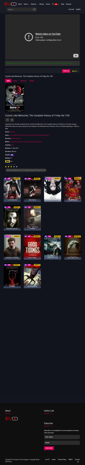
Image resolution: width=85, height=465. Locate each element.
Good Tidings (32, 257)
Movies (41, 4)
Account (71, 9)
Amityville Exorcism (12, 228)
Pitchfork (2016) (32, 286)
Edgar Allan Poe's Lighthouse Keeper (52, 256)
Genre (26, 4)
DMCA (70, 459)
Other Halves (32, 200)
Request (68, 4)
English (78, 9)
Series (48, 4)
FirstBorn (32, 228)
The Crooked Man (12, 200)
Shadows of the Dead (12, 257)
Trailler (66, 71)
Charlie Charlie (73, 200)
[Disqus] (42, 320)
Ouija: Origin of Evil (72, 257)
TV (54, 4)
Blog (62, 4)
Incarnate (12, 286)
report (75, 71)
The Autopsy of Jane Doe (52, 200)
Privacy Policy (62, 459)
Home (20, 4)
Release (33, 4)
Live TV (47, 459)
